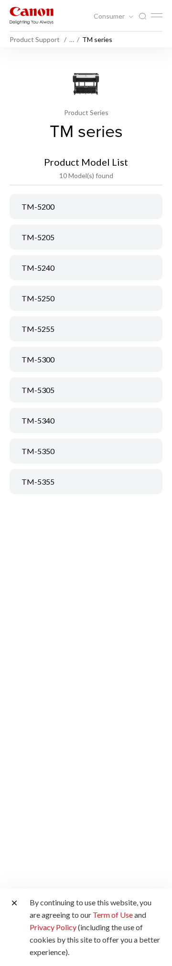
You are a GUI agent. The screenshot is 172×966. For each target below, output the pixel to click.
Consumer (110, 16)
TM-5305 (38, 389)
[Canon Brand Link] (32, 15)
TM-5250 (38, 298)
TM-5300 (38, 359)
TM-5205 (38, 237)
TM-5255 (38, 328)
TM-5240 (38, 267)
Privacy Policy (53, 927)
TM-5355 (38, 481)
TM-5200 (38, 206)
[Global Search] (142, 16)
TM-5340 (38, 420)
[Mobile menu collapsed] (156, 15)
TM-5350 (38, 451)
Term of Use (113, 914)
